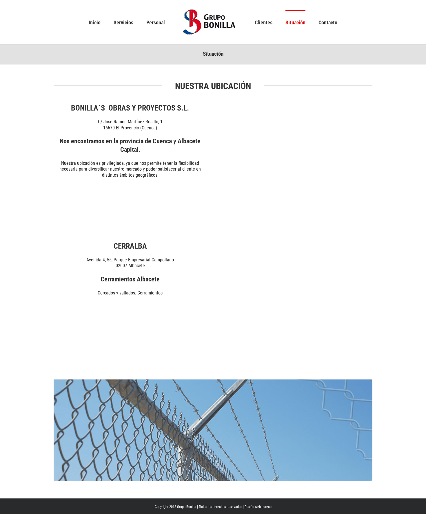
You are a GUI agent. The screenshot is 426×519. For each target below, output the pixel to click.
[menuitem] (115, 22)
